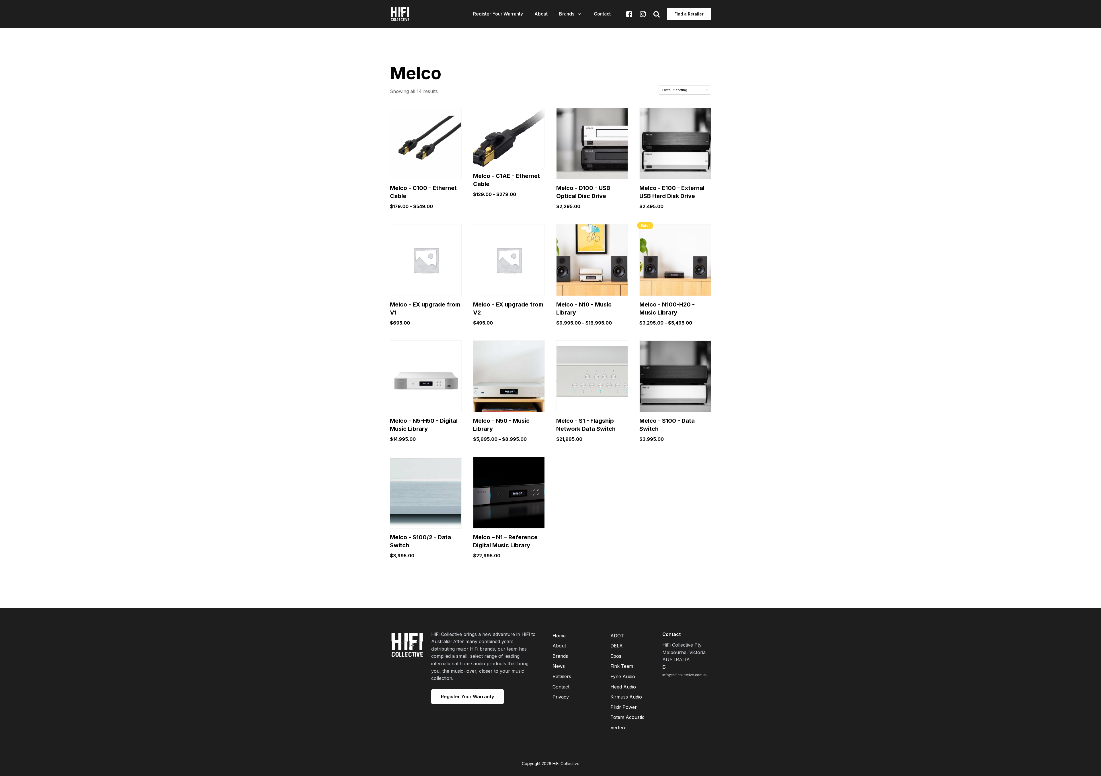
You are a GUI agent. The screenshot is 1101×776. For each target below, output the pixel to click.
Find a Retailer (689, 13)
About (541, 14)
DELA (616, 646)
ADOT (617, 636)
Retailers (562, 676)
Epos (615, 656)
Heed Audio (623, 687)
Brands (566, 14)
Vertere (618, 727)
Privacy (561, 697)
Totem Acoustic (627, 717)
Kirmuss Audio (626, 697)
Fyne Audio (622, 676)
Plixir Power (623, 707)
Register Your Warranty (498, 14)
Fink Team (621, 666)
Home (559, 636)
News (559, 666)
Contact (602, 14)
